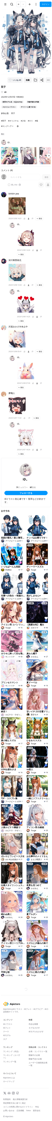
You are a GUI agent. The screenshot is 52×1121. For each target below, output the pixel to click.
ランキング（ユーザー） (11, 1056)
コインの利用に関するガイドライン (18, 1106)
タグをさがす (34, 1027)
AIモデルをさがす (36, 1031)
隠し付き (14, 185)
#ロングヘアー (7, 126)
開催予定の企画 (35, 1059)
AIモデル (7, 1035)
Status (28, 1110)
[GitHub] (17, 1093)
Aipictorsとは (9, 1077)
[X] (4, 1093)
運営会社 (36, 1110)
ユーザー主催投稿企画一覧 (38, 1064)
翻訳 (2, 134)
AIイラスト (8, 1024)
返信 (40, 218)
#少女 (23, 120)
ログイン (45, 4)
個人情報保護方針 (20, 1099)
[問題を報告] (32, 218)
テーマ (6, 1031)
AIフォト (7, 1027)
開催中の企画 (34, 1055)
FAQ (37, 1106)
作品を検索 (33, 1024)
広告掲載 (20, 1110)
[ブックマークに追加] (35, 80)
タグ (5, 1039)
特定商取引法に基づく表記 (14, 1103)
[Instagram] (13, 1093)
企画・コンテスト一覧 (38, 1051)
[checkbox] (9, 185)
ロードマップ (8, 1081)
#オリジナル (13, 120)
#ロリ (30, 120)
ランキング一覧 (9, 1061)
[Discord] (9, 1093)
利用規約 (7, 1099)
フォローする (26, 493)
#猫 (36, 120)
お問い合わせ (8, 1110)
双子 (13, 113)
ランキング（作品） (11, 1051)
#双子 (3, 120)
